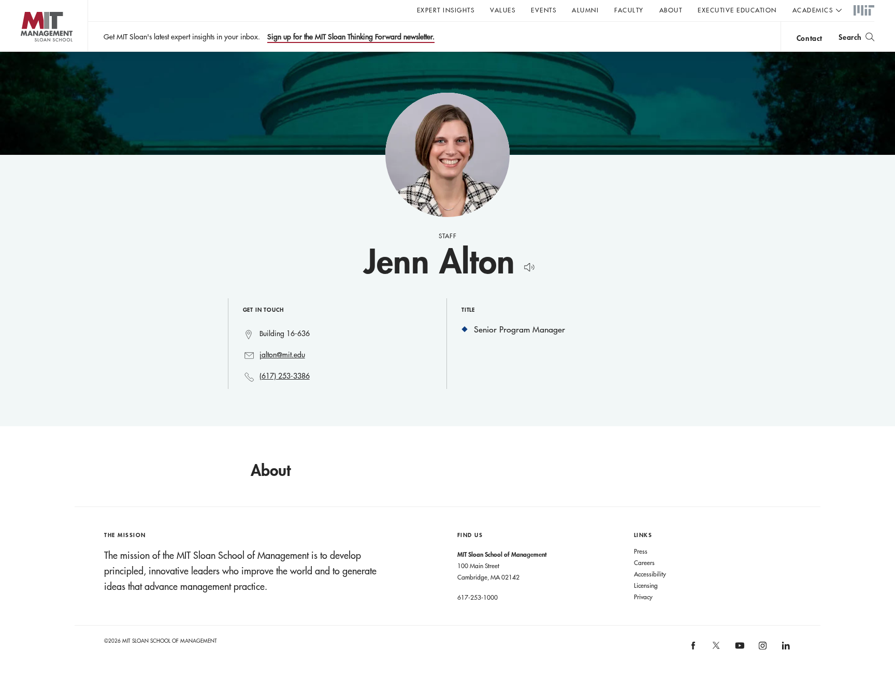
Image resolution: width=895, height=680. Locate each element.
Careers (644, 562)
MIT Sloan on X (715, 649)
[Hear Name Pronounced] (526, 265)
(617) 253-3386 (284, 376)
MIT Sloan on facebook (693, 648)
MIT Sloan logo (26, 51)
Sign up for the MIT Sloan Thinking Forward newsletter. (351, 36)
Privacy (643, 596)
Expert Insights (446, 10)
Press (640, 551)
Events (543, 10)
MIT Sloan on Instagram (762, 648)
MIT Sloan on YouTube (738, 651)
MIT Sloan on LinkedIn (785, 648)
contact (809, 38)
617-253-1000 (477, 597)
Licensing (646, 585)
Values (502, 10)
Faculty (629, 10)
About (671, 10)
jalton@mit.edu (282, 354)
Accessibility (650, 574)
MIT (864, 11)
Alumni (585, 10)
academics (812, 10)
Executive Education (737, 10)
